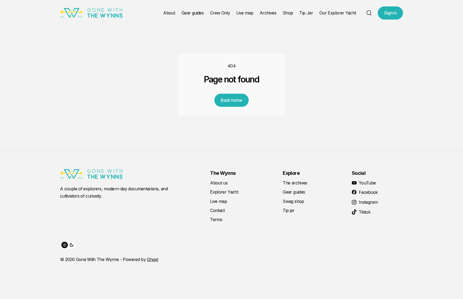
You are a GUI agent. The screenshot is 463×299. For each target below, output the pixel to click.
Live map (244, 13)
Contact (217, 210)
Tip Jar (306, 13)
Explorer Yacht (224, 192)
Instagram (368, 202)
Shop (288, 13)
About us (218, 183)
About (169, 13)
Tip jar (288, 210)
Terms (216, 219)
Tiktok (364, 212)
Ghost (152, 259)
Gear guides (192, 13)
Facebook (368, 192)
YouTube (367, 183)
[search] (369, 13)
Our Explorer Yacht (337, 13)
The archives (295, 183)
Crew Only (220, 13)
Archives (268, 13)
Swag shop (293, 201)
